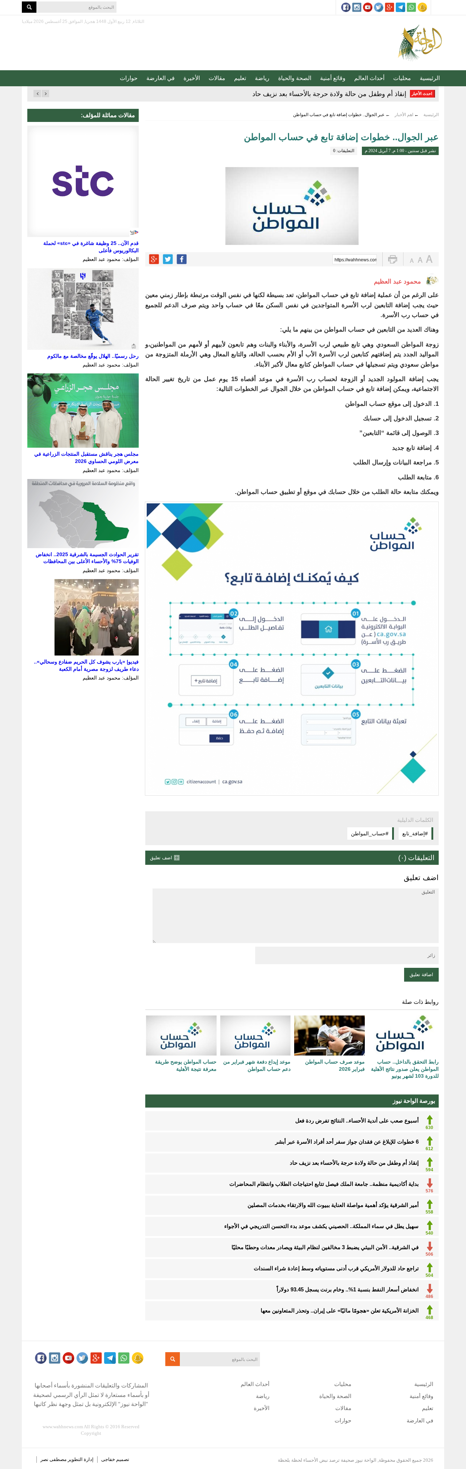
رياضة (262, 78)
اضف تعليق (161, 857)
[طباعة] (392, 259)
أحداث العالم (369, 78)
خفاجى (108, 1459)
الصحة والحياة (294, 78)
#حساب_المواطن (369, 833)
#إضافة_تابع (415, 833)
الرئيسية (430, 78)
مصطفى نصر (54, 1459)
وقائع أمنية (332, 78)
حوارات (129, 78)
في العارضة (160, 78)
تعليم (240, 78)
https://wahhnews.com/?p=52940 (356, 259)
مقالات (217, 78)
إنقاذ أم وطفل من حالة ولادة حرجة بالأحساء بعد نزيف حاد (329, 94)
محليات (402, 78)
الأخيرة (191, 78)
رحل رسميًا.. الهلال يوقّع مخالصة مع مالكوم (93, 356)
